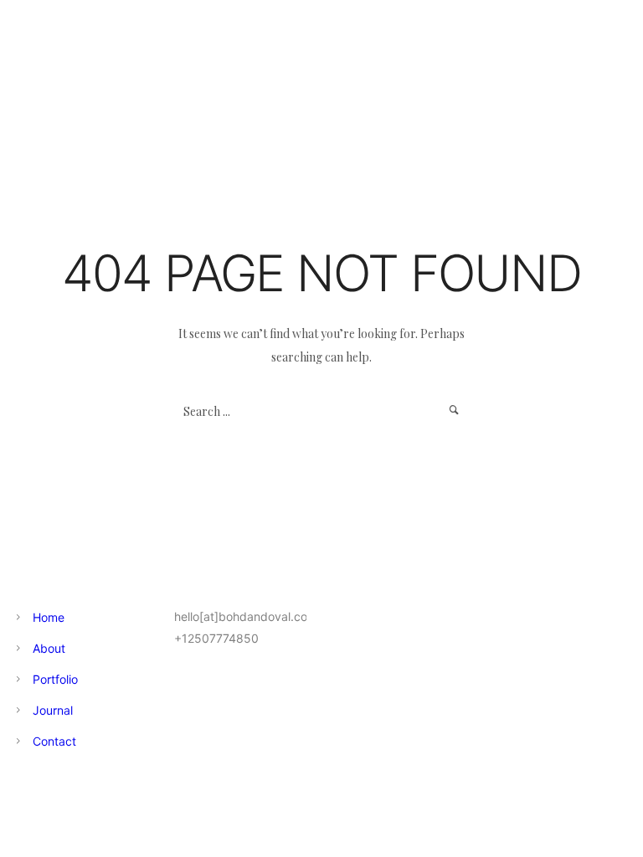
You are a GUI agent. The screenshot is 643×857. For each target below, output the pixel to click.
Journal (53, 710)
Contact (54, 741)
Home (48, 617)
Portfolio (55, 679)
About (49, 648)
